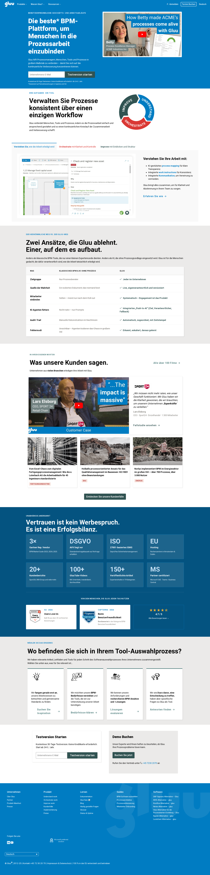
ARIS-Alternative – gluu (162, 800)
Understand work (50, 796)
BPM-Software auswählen (127, 796)
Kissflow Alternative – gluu (163, 803)
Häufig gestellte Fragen (89, 806)
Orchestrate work (50, 800)
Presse (10, 806)
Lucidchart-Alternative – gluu (164, 819)
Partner (10, 800)
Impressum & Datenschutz (59, 863)
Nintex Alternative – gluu (163, 806)
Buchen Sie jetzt (123, 755)
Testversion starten (80, 74)
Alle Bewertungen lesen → (159, 618)
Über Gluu (11, 796)
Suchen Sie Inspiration (44, 711)
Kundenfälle (48, 806)
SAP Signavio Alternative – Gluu (165, 796)
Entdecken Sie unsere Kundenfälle (105, 496)
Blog (82, 803)
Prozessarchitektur (124, 800)
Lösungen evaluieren (116, 711)
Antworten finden (160, 709)
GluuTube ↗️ (85, 800)
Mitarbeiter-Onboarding (126, 806)
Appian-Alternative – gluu (163, 816)
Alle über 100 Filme (165, 362)
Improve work (49, 803)
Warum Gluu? (37, 4)
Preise (46, 813)
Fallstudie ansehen (144, 425)
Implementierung (50, 810)
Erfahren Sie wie (153, 196)
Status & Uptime (86, 813)
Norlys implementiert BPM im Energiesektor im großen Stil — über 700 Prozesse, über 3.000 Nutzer (156, 472)
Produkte (21, 4)
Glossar (83, 810)
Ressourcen (53, 4)
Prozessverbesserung (125, 803)
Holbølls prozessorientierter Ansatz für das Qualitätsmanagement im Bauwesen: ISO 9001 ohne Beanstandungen (105, 472)
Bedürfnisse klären (82, 712)
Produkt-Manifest (14, 803)
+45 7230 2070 (150, 763)
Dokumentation (86, 796)
